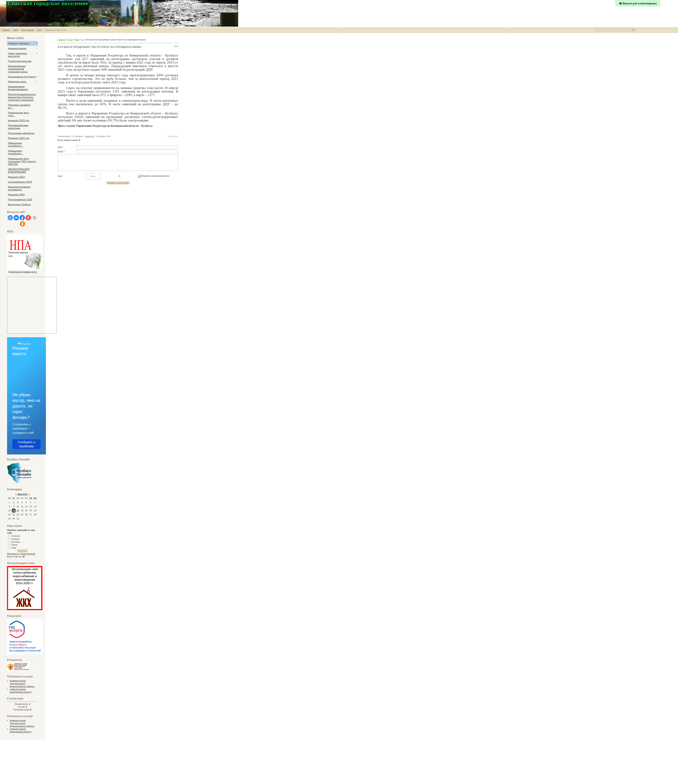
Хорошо (15, 539)
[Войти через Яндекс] (28, 217)
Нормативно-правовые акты (22, 272)
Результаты (13, 554)
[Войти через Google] (34, 218)
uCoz (672, 757)
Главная (6, 30)
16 (14, 510)
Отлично (15, 536)
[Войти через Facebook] (22, 217)
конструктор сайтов (661, 757)
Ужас (13, 548)
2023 (70, 39)
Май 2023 (22, 494)
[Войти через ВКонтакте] (16, 217)
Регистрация (27, 30)
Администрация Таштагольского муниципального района (22, 684)
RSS (39, 30)
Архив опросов (27, 554)
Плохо (14, 545)
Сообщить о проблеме (26, 444)
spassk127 (90, 136)
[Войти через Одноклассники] (22, 224)
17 (18, 510)
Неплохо (15, 542)
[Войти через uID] (10, 217)
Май (77, 39)
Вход (15, 30)
